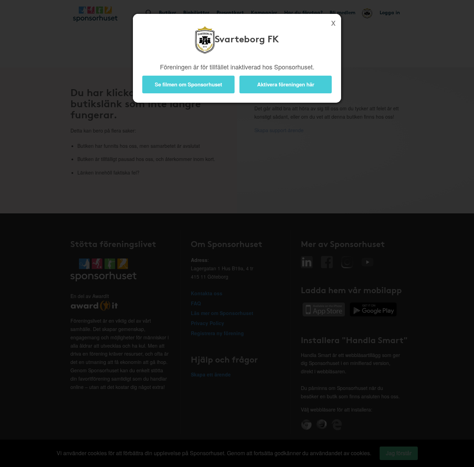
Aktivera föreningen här (285, 84)
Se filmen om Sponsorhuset (188, 84)
